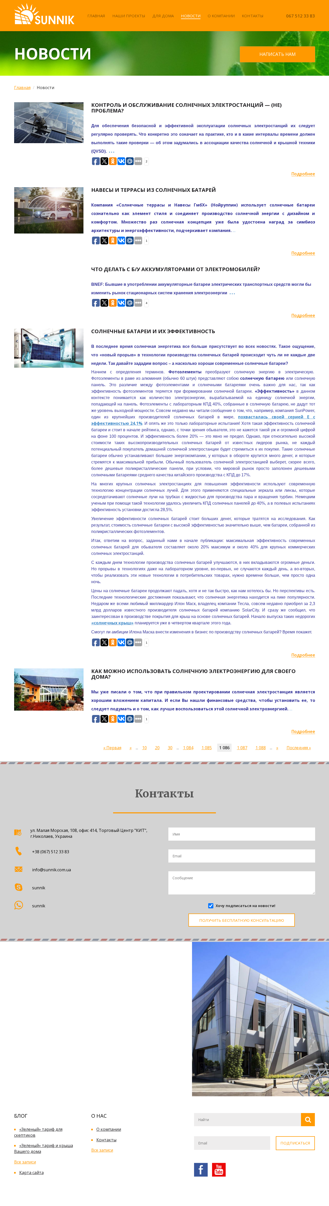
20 (157, 748)
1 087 (242, 748)
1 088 (260, 748)
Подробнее (303, 174)
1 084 (188, 748)
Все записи (25, 1162)
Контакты (252, 15)
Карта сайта (31, 1172)
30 (170, 748)
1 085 (207, 748)
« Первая (112, 748)
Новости (190, 15)
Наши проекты (128, 15)
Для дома (163, 15)
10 (144, 748)
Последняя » (299, 748)
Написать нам (277, 54)
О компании (221, 15)
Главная (96, 15)
